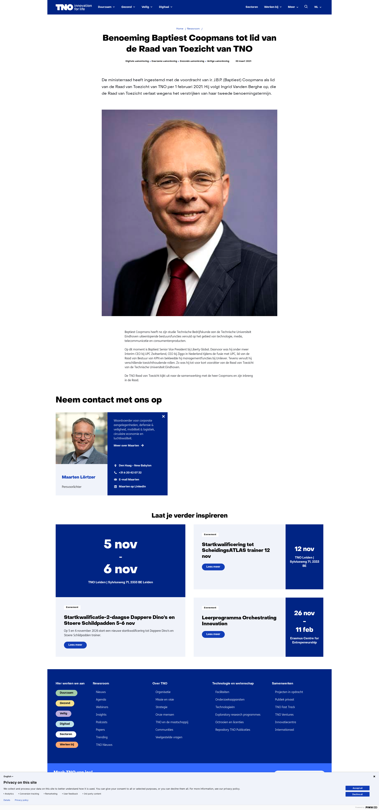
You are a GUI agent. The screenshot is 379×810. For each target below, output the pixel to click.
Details (7, 800)
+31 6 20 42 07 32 (130, 473)
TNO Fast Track (285, 707)
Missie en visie (165, 699)
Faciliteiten (222, 692)
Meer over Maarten (126, 445)
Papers (100, 729)
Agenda (101, 699)
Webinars (102, 707)
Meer (291, 7)
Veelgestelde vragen (169, 737)
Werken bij (271, 7)
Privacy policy (21, 800)
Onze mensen (165, 714)
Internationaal (284, 729)
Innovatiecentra (285, 722)
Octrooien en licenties (229, 722)
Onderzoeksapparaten (230, 699)
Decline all (357, 794)
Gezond (126, 7)
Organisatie (163, 692)
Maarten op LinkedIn (132, 486)
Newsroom (101, 683)
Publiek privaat (284, 699)
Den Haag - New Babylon (135, 465)
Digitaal (164, 7)
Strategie (161, 707)
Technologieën (225, 707)
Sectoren (252, 7)
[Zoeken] (306, 7)
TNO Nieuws (104, 745)
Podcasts (101, 722)
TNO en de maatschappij (172, 722)
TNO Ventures (284, 714)
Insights (101, 714)
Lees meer (77, 646)
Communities (164, 729)
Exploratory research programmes (237, 714)
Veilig (145, 7)
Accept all (358, 788)
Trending (102, 737)
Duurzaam (104, 7)
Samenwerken (282, 683)
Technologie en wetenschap (233, 683)
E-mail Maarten (129, 480)
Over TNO (159, 683)
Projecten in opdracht (289, 692)
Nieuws (101, 692)
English (7, 776)
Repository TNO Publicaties (232, 729)
